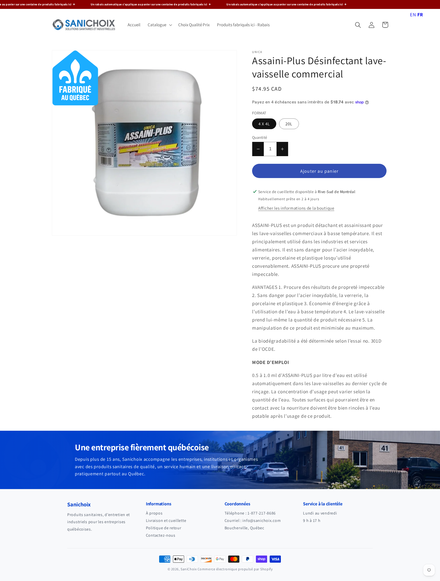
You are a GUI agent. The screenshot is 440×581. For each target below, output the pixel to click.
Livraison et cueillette (166, 520)
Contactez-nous (160, 535)
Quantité (259, 137)
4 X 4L (264, 124)
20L (289, 124)
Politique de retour (163, 528)
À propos (154, 513)
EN (413, 14)
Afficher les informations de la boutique (296, 208)
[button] (159, 25)
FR (420, 14)
